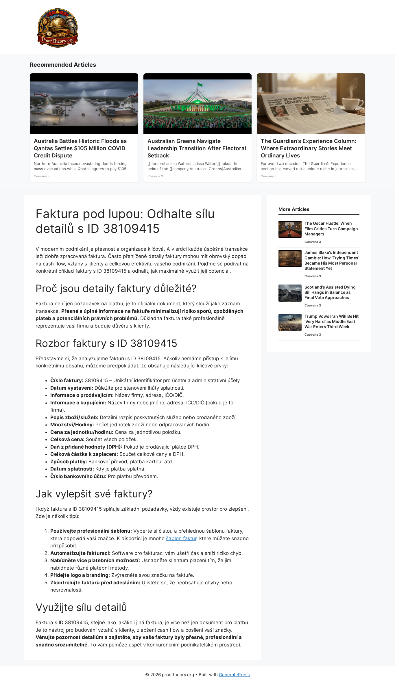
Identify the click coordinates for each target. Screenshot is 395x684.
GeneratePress (234, 674)
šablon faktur (181, 538)
